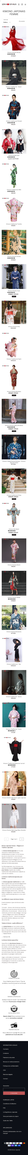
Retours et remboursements (11, 1062)
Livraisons (6, 1053)
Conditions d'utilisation (9, 1103)
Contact (5, 1078)
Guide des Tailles (8, 1120)
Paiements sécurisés (9, 1057)
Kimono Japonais (16, 1150)
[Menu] (25, 4)
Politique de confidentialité (10, 1066)
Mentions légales (8, 1074)
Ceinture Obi (6, 937)
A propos (5, 1049)
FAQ (4, 1108)
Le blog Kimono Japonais (10, 1112)
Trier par (5, 19)
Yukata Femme (7, 933)
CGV (4, 1070)
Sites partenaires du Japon (11, 1116)
